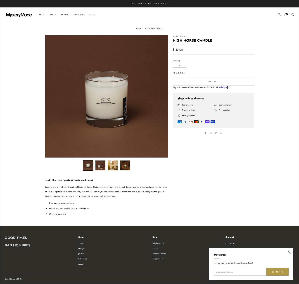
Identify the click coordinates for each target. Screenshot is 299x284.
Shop (41, 14)
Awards (155, 248)
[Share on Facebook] (205, 132)
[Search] (292, 14)
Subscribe (277, 272)
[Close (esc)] (289, 252)
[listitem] (149, 3)
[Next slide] (162, 96)
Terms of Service (159, 253)
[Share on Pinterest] (215, 132)
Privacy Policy (157, 258)
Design (52, 14)
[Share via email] (221, 132)
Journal (65, 14)
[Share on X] (210, 132)
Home (138, 28)
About (92, 14)
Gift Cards (79, 14)
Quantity (176, 60)
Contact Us (230, 243)
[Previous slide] (51, 96)
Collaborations (158, 243)
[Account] (279, 14)
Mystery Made (179, 36)
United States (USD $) (13, 279)
